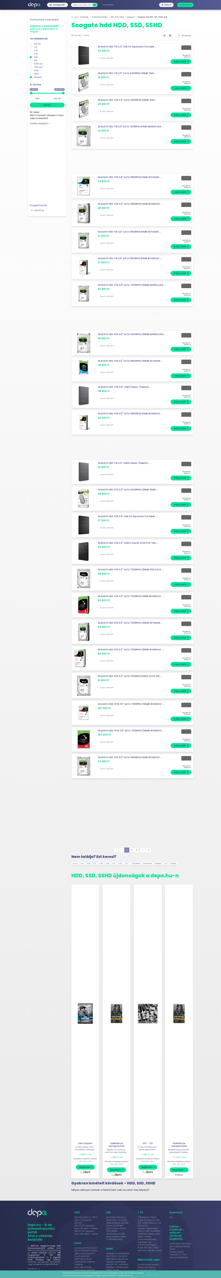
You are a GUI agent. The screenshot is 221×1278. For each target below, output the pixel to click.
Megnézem (86, 1167)
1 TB (35, 47)
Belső (36, 73)
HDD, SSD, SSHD (85, 1161)
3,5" (94, 863)
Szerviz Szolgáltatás (178, 1257)
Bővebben (34, 1268)
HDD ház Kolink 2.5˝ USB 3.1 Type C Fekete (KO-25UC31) (86, 1220)
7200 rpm (38, 67)
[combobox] (81, 4)
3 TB (36, 54)
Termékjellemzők (39, 38)
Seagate (38, 77)
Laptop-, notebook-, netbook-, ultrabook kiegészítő (176, 1233)
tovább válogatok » (39, 123)
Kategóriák (51, 4)
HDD (36, 57)
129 (170, 1217)
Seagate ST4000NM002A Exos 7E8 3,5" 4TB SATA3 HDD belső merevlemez (117, 1256)
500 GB (37, 44)
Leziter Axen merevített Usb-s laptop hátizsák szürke (180, 1246)
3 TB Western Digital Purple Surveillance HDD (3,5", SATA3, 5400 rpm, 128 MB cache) (149, 1221)
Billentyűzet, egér (149, 1259)
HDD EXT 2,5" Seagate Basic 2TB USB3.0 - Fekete (86, 1232)
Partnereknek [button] (185, 4)
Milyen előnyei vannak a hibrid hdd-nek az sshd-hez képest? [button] (110, 1190)
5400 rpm (38, 64)
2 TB (36, 50)
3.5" (114, 863)
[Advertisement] (47, 163)
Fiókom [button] (166, 4)
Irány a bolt (181, 61)
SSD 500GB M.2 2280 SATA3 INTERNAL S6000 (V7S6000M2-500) (116, 1237)
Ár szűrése (35, 84)
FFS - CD (148, 1143)
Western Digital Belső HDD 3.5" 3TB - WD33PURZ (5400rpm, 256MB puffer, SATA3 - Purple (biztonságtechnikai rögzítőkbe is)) (117, 1268)
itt (134, 1275)
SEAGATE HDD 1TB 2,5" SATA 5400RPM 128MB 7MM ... (127, 73)
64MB (173, 863)
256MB (158, 863)
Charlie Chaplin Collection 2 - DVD (177, 1253)
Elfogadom (152, 1274)
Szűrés (47, 105)
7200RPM (135, 863)
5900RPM (147, 863)
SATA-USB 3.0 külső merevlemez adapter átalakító (84, 1262)
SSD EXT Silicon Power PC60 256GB (116, 1229)
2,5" (126, 863)
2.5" (166, 863)
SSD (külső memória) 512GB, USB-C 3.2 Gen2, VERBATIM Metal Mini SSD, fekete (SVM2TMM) (117, 1221)
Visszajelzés (108, 4)
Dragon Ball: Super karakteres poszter (147, 1268)
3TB (120, 863)
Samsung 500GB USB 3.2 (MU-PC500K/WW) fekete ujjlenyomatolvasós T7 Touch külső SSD (85, 1252)
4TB (101, 863)
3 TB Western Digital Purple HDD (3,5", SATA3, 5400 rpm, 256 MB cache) (150, 1248)
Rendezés (184, 35)
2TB (88, 863)
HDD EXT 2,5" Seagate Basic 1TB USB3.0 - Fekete (86, 1227)
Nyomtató (176, 1212)
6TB (107, 863)
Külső (36, 70)
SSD (35, 60)
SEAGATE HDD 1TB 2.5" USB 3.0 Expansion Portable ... (127, 46)
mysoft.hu (39, 210)
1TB (82, 863)
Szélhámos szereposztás (116, 1145)
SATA (75, 863)
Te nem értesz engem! (148, 1264)
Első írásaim (85, 1143)
